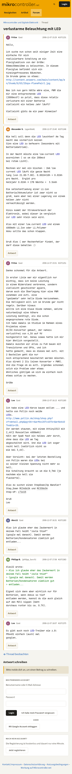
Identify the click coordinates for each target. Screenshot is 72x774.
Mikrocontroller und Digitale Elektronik (20, 22)
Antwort (12, 119)
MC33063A (42, 488)
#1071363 (62, 559)
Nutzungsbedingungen (57, 764)
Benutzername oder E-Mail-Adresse (23, 685)
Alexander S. (17, 129)
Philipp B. (16, 559)
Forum (36, 12)
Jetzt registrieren (17, 750)
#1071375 (62, 623)
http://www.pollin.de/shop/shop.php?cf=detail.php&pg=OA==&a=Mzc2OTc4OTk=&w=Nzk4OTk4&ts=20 (35, 422)
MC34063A (24, 488)
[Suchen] (54, 4)
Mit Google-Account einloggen (23, 726)
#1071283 (62, 520)
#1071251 (62, 263)
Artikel (24, 12)
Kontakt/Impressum (12, 764)
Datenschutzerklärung (34, 764)
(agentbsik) (30, 129)
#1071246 (62, 129)
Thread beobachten (17, 654)
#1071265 (62, 400)
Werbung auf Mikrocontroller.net (36, 767)
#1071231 (62, 37)
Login (64, 4)
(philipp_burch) (29, 559)
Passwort (10, 697)
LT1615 (22, 491)
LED (39, 93)
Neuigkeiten (10, 12)
